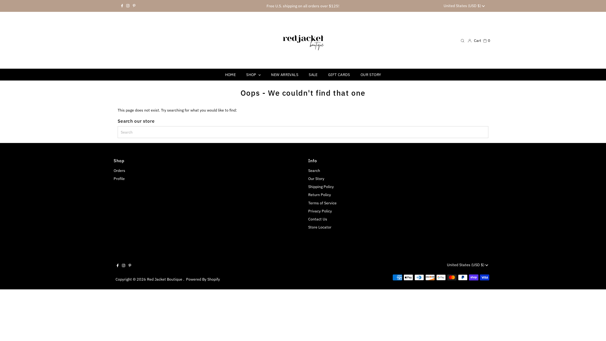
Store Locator (319, 227)
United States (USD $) (463, 5)
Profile (119, 178)
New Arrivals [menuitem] (284, 74)
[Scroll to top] (596, 331)
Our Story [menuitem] (371, 74)
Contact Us (317, 219)
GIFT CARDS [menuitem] (339, 74)
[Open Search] (462, 40)
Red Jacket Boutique (165, 279)
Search (314, 170)
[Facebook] (122, 6)
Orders (119, 170)
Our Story (316, 178)
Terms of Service (322, 203)
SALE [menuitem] (313, 74)
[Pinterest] (134, 6)
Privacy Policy (320, 211)
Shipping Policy (321, 186)
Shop (251, 74)
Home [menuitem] (230, 74)
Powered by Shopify (203, 279)
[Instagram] (128, 6)
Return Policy (319, 194)
